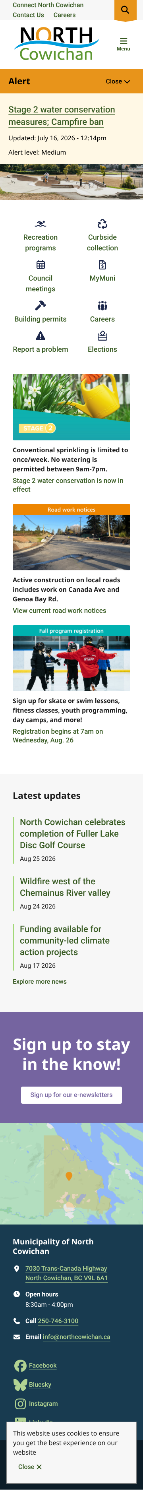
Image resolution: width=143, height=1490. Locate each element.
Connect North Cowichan (48, 5)
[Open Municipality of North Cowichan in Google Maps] (71, 1174)
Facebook (43, 1365)
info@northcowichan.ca (76, 1337)
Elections (102, 349)
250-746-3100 (58, 1321)
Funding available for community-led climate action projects (65, 940)
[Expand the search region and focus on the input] (125, 10)
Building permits (40, 319)
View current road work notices (59, 611)
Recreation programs (40, 242)
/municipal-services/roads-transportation (55, 513)
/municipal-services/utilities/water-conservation (69, 383)
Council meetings (40, 283)
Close (26, 1467)
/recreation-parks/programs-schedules (58, 635)
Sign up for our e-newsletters (72, 1095)
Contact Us (28, 15)
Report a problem (40, 349)
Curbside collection (102, 242)
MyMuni (103, 278)
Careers (65, 15)
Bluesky (40, 1384)
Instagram (43, 1403)
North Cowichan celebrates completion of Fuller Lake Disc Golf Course (73, 834)
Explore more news (40, 981)
